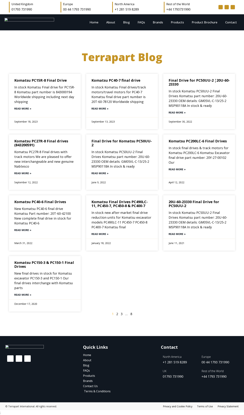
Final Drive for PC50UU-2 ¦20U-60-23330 (199, 82)
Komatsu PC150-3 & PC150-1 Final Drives (44, 264)
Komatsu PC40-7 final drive (115, 80)
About (110, 22)
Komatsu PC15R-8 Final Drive (40, 80)
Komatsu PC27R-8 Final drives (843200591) (41, 143)
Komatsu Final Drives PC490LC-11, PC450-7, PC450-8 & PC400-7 (119, 203)
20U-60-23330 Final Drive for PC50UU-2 (194, 203)
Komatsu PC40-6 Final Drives (40, 201)
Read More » (22, 108)
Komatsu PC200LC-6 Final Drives (198, 141)
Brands (158, 22)
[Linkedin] (233, 7)
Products (177, 22)
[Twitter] (227, 7)
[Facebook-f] (220, 7)
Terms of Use (205, 406)
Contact (231, 22)
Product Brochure (204, 22)
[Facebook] (10, 358)
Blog (126, 22)
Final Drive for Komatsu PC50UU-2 (121, 143)
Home (93, 22)
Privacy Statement (228, 406)
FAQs (141, 22)
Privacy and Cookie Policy (177, 406)
